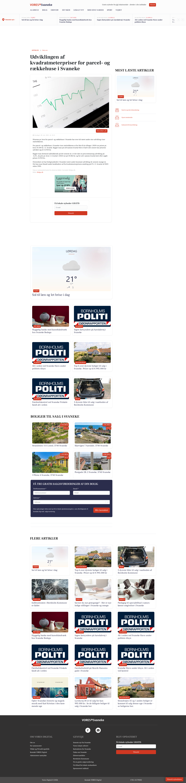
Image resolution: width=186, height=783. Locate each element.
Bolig (44, 10)
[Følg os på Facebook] (87, 730)
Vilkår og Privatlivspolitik (39, 749)
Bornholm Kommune (81, 759)
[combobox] (34, 502)
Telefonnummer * (39, 489)
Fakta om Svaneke (80, 752)
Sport (109, 10)
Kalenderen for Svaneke (82, 749)
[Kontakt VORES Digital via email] (98, 730)
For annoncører (36, 746)
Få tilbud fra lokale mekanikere (85, 765)
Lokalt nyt (79, 10)
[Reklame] (71, 183)
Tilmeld (152, 5)
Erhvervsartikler (79, 755)
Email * (76, 489)
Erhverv (55, 10)
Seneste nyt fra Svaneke (82, 742)
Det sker (66, 10)
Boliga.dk (40, 172)
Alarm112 (34, 10)
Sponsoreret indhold (80, 768)
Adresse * (36, 498)
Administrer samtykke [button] (38, 755)
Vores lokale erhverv (80, 746)
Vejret (119, 10)
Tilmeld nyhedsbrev (174, 779)
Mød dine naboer (95, 10)
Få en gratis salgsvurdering (83, 762)
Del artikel (100, 131)
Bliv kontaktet (101, 510)
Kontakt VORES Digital (38, 752)
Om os (32, 742)
